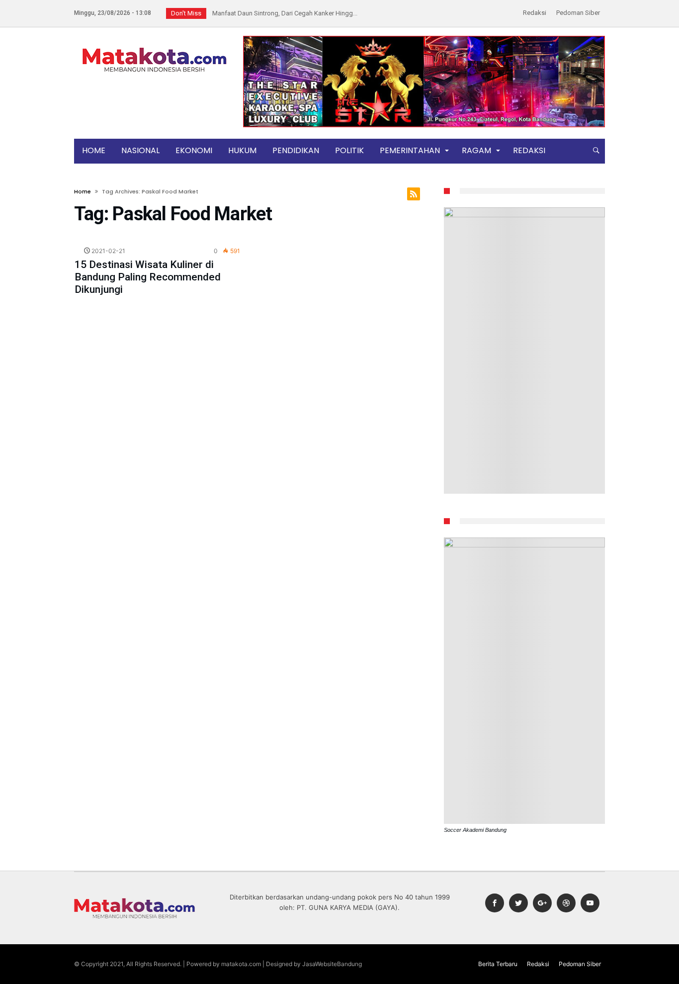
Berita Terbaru (497, 964)
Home (82, 191)
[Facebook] (494, 903)
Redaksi (534, 12)
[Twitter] (518, 903)
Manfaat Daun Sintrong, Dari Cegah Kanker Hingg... (282, 13)
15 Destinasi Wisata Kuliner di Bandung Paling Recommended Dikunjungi (148, 277)
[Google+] (542, 903)
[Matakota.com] (155, 47)
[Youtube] (590, 903)
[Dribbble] (566, 903)
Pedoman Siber (578, 12)
